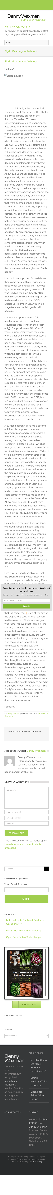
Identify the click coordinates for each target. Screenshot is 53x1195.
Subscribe (26, 606)
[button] (26, 589)
